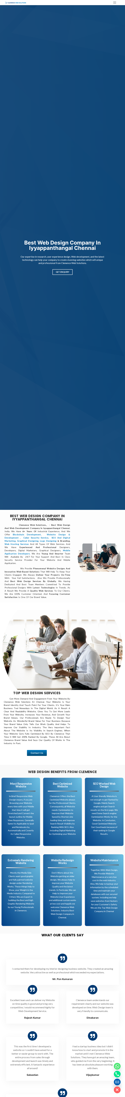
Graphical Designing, (28, 541)
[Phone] (117, 1074)
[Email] (117, 1082)
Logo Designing (48, 541)
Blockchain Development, (28, 534)
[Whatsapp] (117, 1066)
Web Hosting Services (17, 544)
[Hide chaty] (117, 1090)
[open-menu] (114, 3)
